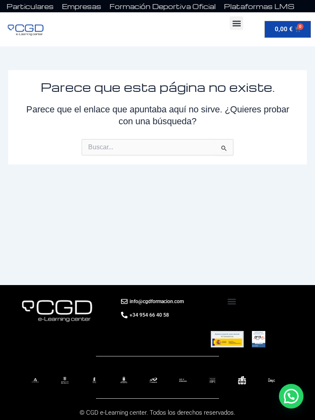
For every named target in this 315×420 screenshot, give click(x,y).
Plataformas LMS (259, 6)
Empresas (81, 6)
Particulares (30, 6)
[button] (236, 23)
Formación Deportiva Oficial (163, 6)
